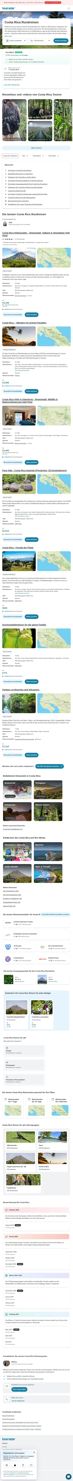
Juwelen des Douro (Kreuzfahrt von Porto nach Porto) (20, 1422)
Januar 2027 (9, 1297)
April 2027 (8, 1336)
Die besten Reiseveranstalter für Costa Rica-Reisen (25, 180)
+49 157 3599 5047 (18, 1401)
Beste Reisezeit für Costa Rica (18, 201)
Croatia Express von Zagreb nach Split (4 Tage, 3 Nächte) (21, 1429)
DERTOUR (18, 524)
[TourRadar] (8, 8)
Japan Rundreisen (8, 1419)
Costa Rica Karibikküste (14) (12, 829)
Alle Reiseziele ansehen (22, 370)
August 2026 (9, 1225)
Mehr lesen (8, 36)
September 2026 (11, 1252)
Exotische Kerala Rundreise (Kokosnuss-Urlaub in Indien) (21, 1426)
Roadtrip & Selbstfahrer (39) (12, 898)
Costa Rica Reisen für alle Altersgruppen (21, 197)
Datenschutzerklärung (9, 1474)
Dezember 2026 (10, 1291)
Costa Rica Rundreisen (23, 13)
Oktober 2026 (9, 1258)
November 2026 (10, 1264)
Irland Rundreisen (8, 1416)
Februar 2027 (9, 1303)
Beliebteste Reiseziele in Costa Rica (20, 174)
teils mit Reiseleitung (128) (12, 895)
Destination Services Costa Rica (24, 739)
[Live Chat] (68, 1476)
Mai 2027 (8, 1342)
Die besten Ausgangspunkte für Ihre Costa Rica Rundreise (27, 184)
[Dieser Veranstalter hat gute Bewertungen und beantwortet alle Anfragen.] (30, 296)
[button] (36, 309)
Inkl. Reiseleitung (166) (11, 891)
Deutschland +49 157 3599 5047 (12, 1449)
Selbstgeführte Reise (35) (11, 902)
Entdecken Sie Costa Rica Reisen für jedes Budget (25, 187)
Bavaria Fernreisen (20, 295)
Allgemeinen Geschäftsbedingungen (19, 1473)
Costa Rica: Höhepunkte (12, 85)
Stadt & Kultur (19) (9, 906)
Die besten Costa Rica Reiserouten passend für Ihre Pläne (27, 194)
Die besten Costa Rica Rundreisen (19, 170)
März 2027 (8, 1329)
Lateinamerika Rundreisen (9, 13)
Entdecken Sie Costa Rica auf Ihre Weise (22, 177)
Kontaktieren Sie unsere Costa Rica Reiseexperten (25, 204)
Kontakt (4, 1446)
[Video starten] (14, 120)
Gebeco (17, 375)
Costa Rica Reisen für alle (17, 191)
